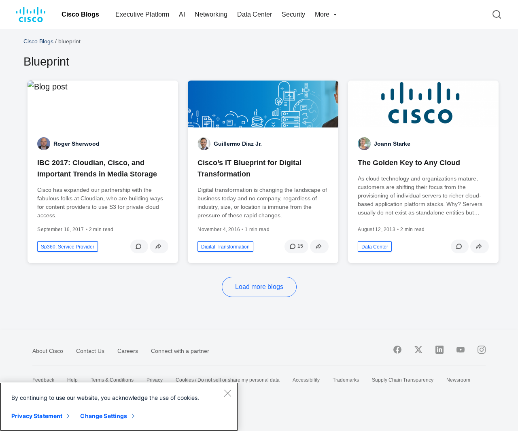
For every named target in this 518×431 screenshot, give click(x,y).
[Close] (227, 393)
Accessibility (306, 380)
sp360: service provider (67, 246)
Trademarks (346, 380)
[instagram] (482, 350)
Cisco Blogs (80, 14)
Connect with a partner (180, 351)
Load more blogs (259, 286)
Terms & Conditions (112, 380)
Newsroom (458, 380)
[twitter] (418, 350)
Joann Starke (392, 143)
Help (72, 380)
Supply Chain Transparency (402, 380)
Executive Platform (142, 14)
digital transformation (225, 246)
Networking (211, 14)
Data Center (254, 14)
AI (182, 14)
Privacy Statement (36, 415)
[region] (119, 406)
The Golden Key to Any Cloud (409, 163)
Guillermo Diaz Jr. (238, 143)
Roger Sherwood (76, 143)
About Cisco (47, 351)
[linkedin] (439, 350)
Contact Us (90, 351)
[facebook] (397, 350)
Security (293, 14)
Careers (127, 351)
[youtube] (460, 350)
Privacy (154, 380)
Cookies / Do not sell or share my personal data (228, 380)
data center (374, 246)
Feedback (43, 380)
